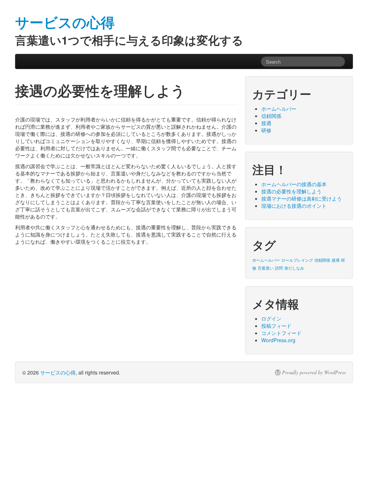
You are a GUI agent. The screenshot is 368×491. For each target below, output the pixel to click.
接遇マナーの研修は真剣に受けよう (301, 198)
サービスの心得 (57, 372)
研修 (266, 130)
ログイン (271, 318)
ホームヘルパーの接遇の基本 (294, 184)
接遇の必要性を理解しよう (291, 191)
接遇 (266, 123)
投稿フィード (276, 325)
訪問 (279, 268)
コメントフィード (281, 332)
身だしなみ (294, 268)
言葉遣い (265, 268)
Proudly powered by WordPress (314, 372)
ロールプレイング (297, 260)
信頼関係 (271, 115)
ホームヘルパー (278, 108)
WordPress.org (278, 340)
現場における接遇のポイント (294, 205)
